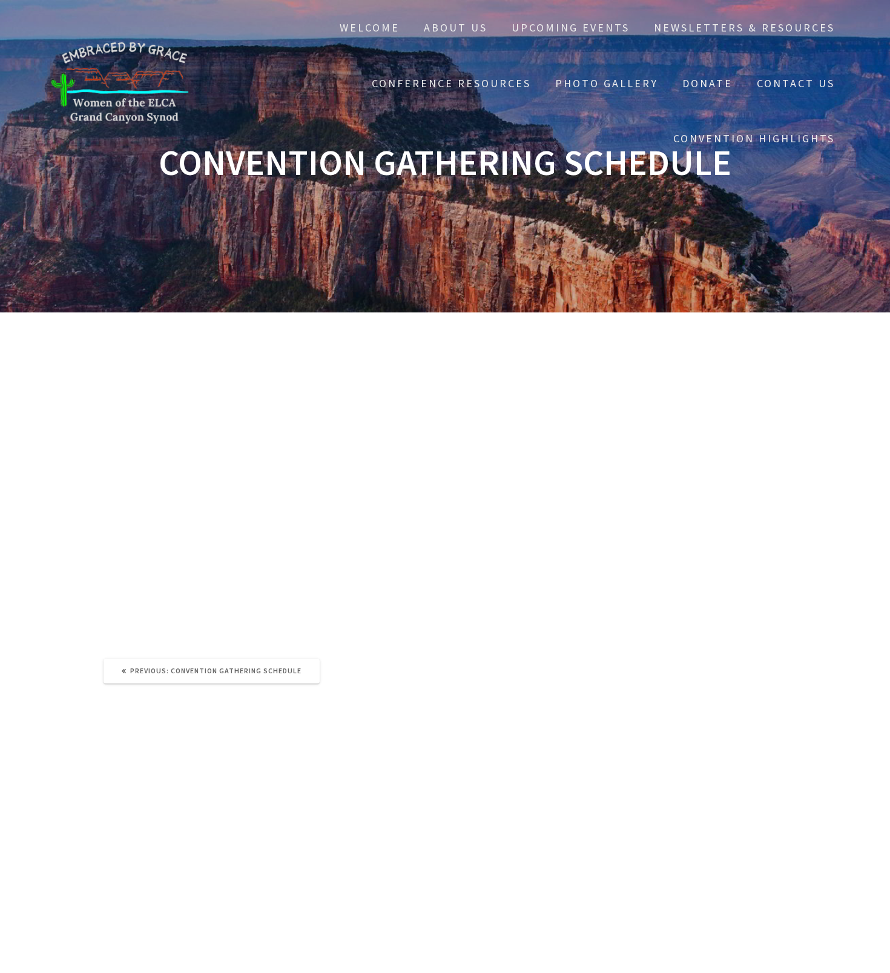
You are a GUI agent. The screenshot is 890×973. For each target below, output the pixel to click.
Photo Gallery (606, 83)
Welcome (370, 28)
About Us (455, 28)
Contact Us (796, 83)
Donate (707, 83)
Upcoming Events (571, 28)
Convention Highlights (754, 138)
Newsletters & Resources (744, 28)
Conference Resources (451, 83)
